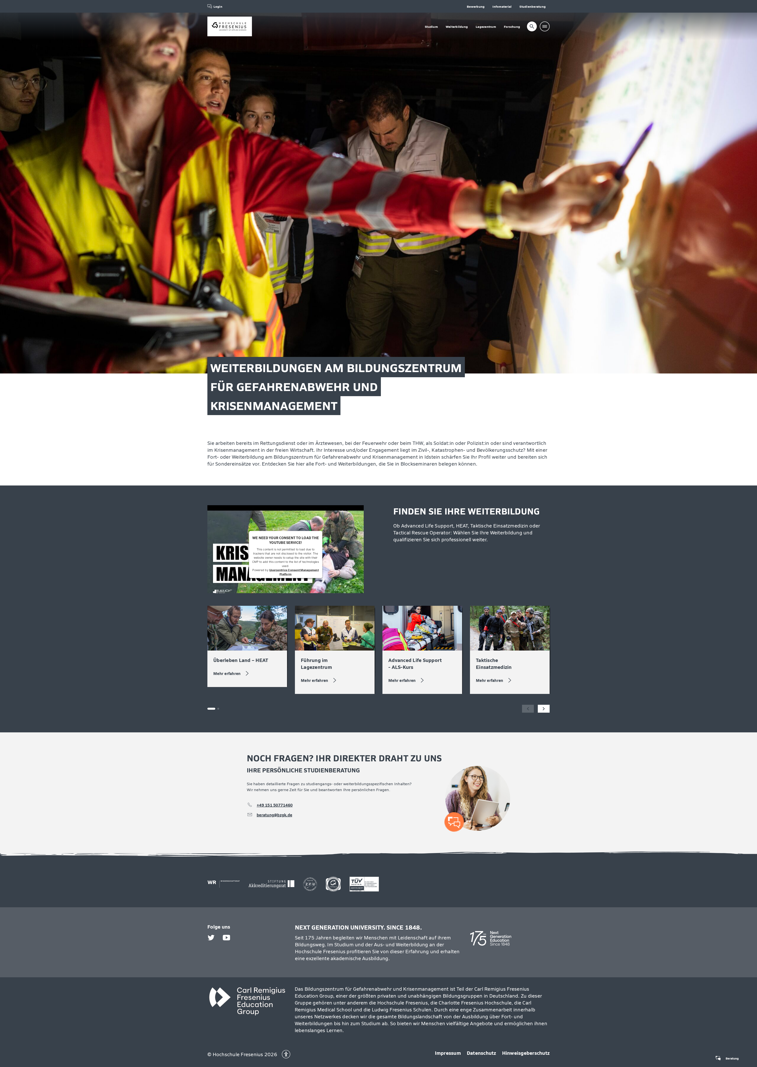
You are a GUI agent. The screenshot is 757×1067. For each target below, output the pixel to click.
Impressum (448, 1052)
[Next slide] (544, 709)
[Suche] (532, 26)
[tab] (218, 709)
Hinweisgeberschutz (526, 1052)
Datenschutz (481, 1052)
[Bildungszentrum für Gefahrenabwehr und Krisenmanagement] (229, 26)
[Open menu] (545, 26)
